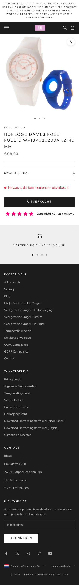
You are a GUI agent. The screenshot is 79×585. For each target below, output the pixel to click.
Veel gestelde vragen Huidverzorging (28, 310)
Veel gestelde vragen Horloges (24, 324)
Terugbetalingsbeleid (17, 331)
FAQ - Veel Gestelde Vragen (22, 303)
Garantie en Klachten (17, 435)
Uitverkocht (39, 202)
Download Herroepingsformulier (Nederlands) (34, 421)
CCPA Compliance (16, 345)
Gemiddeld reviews (55, 214)
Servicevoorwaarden (17, 338)
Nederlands (60, 565)
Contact (9, 358)
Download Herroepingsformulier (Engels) (31, 428)
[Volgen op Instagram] (28, 553)
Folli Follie (15, 127)
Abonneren (21, 538)
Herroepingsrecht (15, 414)
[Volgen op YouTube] (50, 553)
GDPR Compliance (16, 352)
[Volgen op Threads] (39, 553)
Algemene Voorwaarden (20, 386)
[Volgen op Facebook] (6, 553)
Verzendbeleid (13, 400)
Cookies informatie (16, 407)
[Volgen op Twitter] (17, 553)
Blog (7, 296)
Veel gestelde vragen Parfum (23, 317)
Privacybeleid (12, 379)
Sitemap (9, 289)
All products (12, 282)
